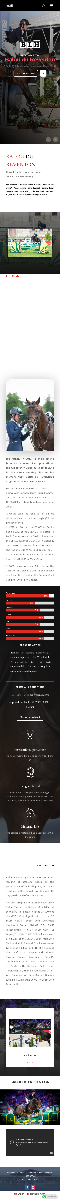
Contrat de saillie (26, 73)
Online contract (30, 717)
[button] (26, 73)
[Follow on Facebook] (27, 1187)
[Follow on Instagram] (33, 1187)
